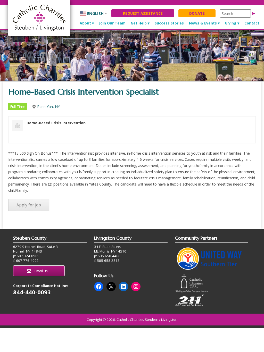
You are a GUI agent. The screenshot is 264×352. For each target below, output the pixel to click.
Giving (230, 23)
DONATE (197, 13)
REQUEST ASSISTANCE (143, 13)
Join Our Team (112, 23)
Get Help (139, 23)
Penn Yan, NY (48, 106)
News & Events (203, 23)
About (85, 23)
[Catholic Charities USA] (192, 291)
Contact (251, 23)
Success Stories (169, 23)
